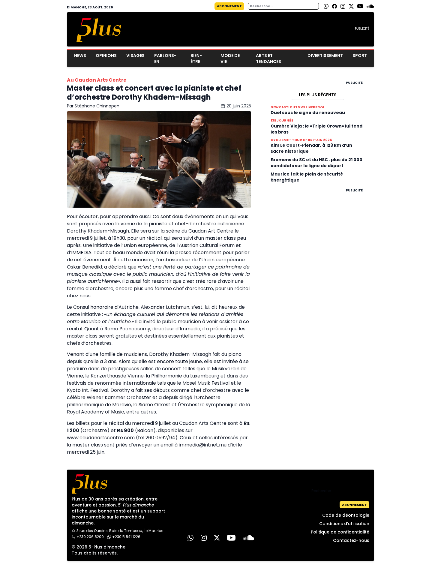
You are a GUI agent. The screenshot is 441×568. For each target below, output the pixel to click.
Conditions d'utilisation (344, 524)
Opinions (106, 56)
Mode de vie (230, 59)
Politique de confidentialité (340, 532)
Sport (359, 56)
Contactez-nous (351, 540)
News (80, 56)
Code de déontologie (345, 515)
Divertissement (325, 56)
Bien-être (196, 59)
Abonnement (229, 6)
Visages (135, 56)
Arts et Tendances (268, 59)
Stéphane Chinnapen (97, 106)
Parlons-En (165, 59)
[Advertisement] (318, 283)
